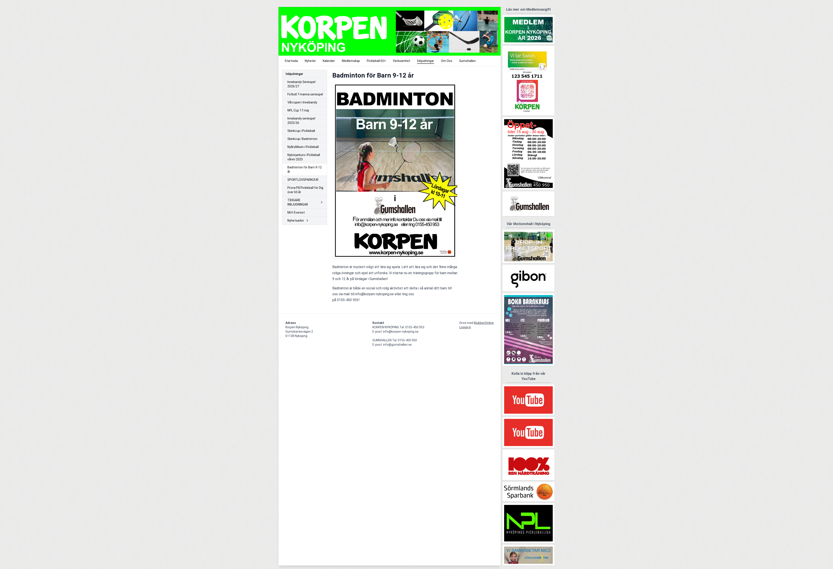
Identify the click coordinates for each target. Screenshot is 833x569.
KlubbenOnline (484, 323)
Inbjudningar (294, 74)
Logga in (465, 327)
